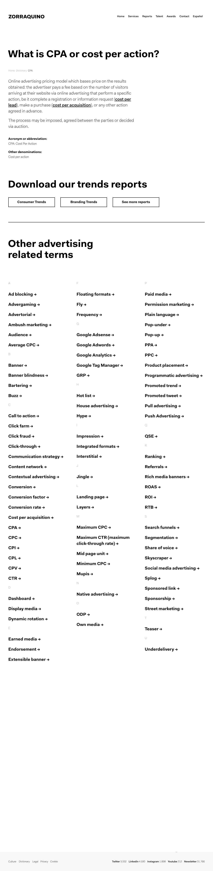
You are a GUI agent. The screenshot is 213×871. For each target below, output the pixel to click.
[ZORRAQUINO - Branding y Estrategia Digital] (26, 16)
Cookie (54, 861)
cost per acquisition (72, 105)
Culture (12, 861)
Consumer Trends (31, 202)
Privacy (44, 861)
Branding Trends (83, 202)
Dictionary (21, 71)
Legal (35, 861)
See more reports (136, 202)
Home (11, 71)
